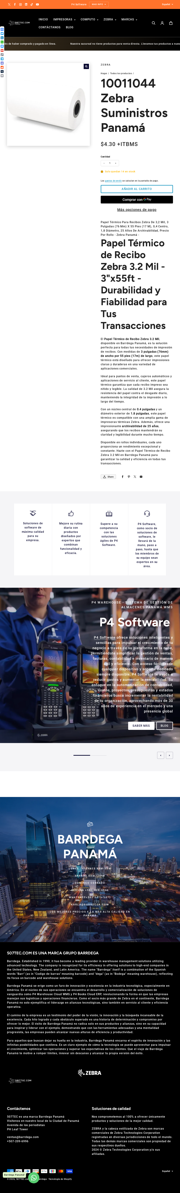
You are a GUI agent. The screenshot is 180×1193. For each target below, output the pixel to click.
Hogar (104, 73)
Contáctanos (50, 27)
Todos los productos (121, 73)
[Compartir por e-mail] (141, 477)
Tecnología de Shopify (60, 1179)
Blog (70, 27)
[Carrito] (171, 23)
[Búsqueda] (154, 23)
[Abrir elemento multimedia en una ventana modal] (86, 66)
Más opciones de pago (136, 210)
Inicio (43, 19)
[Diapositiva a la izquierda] (160, 755)
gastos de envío (113, 181)
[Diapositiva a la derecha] (169, 755)
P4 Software (104, 637)
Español (166, 4)
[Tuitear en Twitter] (135, 477)
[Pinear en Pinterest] (129, 477)
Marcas (128, 19)
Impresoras (63, 19)
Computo (88, 19)
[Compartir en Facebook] (122, 477)
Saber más (141, 725)
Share (111, 476)
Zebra (109, 19)
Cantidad (105, 156)
